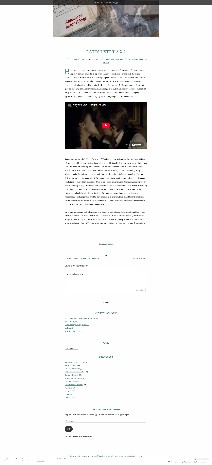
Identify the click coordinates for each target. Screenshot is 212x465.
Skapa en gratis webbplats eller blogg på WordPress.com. (90, 456)
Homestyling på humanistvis (74, 378)
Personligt (68, 388)
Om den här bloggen (111, 3)
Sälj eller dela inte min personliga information (126, 456)
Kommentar (139, 290)
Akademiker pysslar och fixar (75, 362)
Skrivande (68, 391)
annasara (95, 59)
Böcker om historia (71, 365)
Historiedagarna (139, 258)
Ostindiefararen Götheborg (74, 385)
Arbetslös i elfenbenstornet (74, 331)
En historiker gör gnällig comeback (77, 325)
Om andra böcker (71, 381)
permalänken (109, 244)
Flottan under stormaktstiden (116, 59)
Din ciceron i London (72, 369)
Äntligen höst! (70, 328)
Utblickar (68, 397)
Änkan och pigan (71, 321)
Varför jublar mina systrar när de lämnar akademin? (82, 318)
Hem (97, 3)
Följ (68, 429)
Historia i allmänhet (136, 59)
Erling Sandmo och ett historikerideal (82, 258)
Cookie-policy (40, 461)
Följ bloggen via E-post (106, 409)
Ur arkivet (68, 394)
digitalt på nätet (128, 89)
